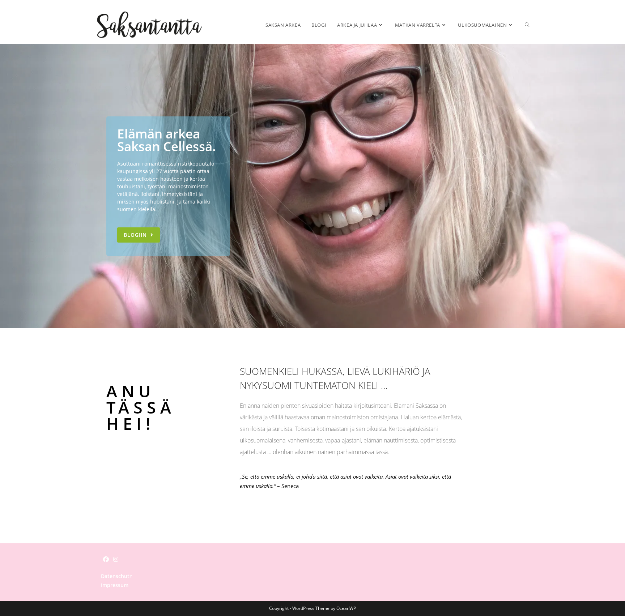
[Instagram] (115, 559)
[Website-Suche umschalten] (527, 25)
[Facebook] (106, 559)
